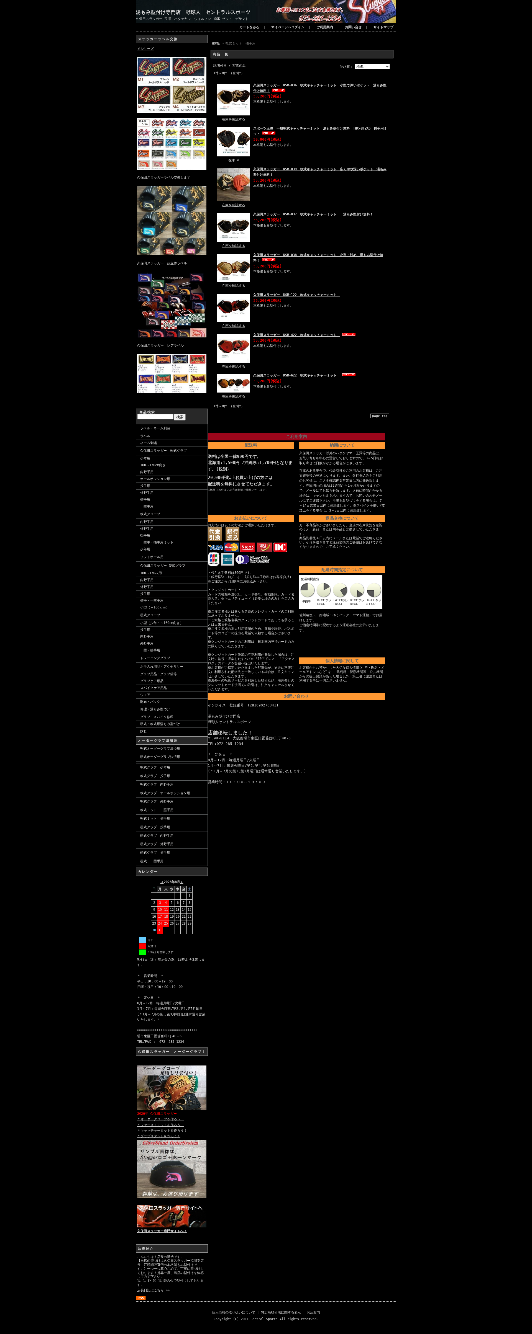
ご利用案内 (324, 27)
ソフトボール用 (151, 557)
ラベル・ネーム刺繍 (155, 428)
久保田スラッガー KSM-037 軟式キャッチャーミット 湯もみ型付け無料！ (313, 214)
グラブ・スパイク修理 (156, 717)
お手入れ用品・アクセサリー (161, 667)
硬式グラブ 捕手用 (155, 853)
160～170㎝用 (151, 573)
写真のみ (239, 66)
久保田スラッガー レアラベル (162, 345)
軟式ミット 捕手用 (155, 818)
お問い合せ (353, 27)
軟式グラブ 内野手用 (156, 784)
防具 (143, 732)
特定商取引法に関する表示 (281, 1312)
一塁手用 (147, 506)
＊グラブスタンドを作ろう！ (158, 1136)
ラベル (145, 436)
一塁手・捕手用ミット (156, 542)
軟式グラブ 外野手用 (156, 801)
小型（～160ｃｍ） (154, 607)
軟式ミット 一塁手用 (156, 810)
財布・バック (150, 702)
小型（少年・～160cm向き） (161, 623)
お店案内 (313, 1312)
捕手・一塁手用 (151, 600)
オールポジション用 (155, 479)
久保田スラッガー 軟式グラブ (163, 451)
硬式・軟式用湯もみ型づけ (160, 724)
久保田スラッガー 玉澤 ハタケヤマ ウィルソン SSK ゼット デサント (192, 19)
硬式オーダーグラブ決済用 (160, 757)
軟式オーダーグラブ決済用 (160, 748)
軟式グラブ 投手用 (155, 776)
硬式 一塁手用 (151, 861)
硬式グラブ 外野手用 (156, 844)
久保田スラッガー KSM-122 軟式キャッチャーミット (296, 295)
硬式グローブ (150, 615)
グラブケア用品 (151, 681)
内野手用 (147, 472)
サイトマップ (383, 27)
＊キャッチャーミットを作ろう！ (162, 1130)
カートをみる (249, 27)
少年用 (145, 458)
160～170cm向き (153, 465)
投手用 (145, 486)
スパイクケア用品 (153, 688)
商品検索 (147, 412)
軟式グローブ (150, 514)
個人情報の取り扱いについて (233, 1312)
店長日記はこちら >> (153, 1290)
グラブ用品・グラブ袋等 (158, 674)
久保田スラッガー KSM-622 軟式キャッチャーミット (296, 375)
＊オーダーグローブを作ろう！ (160, 1119)
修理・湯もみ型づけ (155, 709)
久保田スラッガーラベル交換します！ (165, 177)
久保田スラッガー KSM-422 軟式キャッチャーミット (296, 335)
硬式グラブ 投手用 (155, 827)
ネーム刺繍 (148, 443)
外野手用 (147, 493)
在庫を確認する (233, 119)
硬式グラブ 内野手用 (156, 836)
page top (380, 416)
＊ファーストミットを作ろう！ (160, 1125)
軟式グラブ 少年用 (155, 767)
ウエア (145, 695)
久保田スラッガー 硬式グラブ (162, 565)
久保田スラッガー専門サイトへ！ (162, 1231)
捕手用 (145, 499)
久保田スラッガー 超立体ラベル (162, 263)
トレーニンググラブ (155, 658)
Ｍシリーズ (145, 49)
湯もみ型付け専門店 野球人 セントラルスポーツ (193, 12)
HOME (216, 43)
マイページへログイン (288, 27)
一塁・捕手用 (150, 650)
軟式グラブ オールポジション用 (165, 793)
